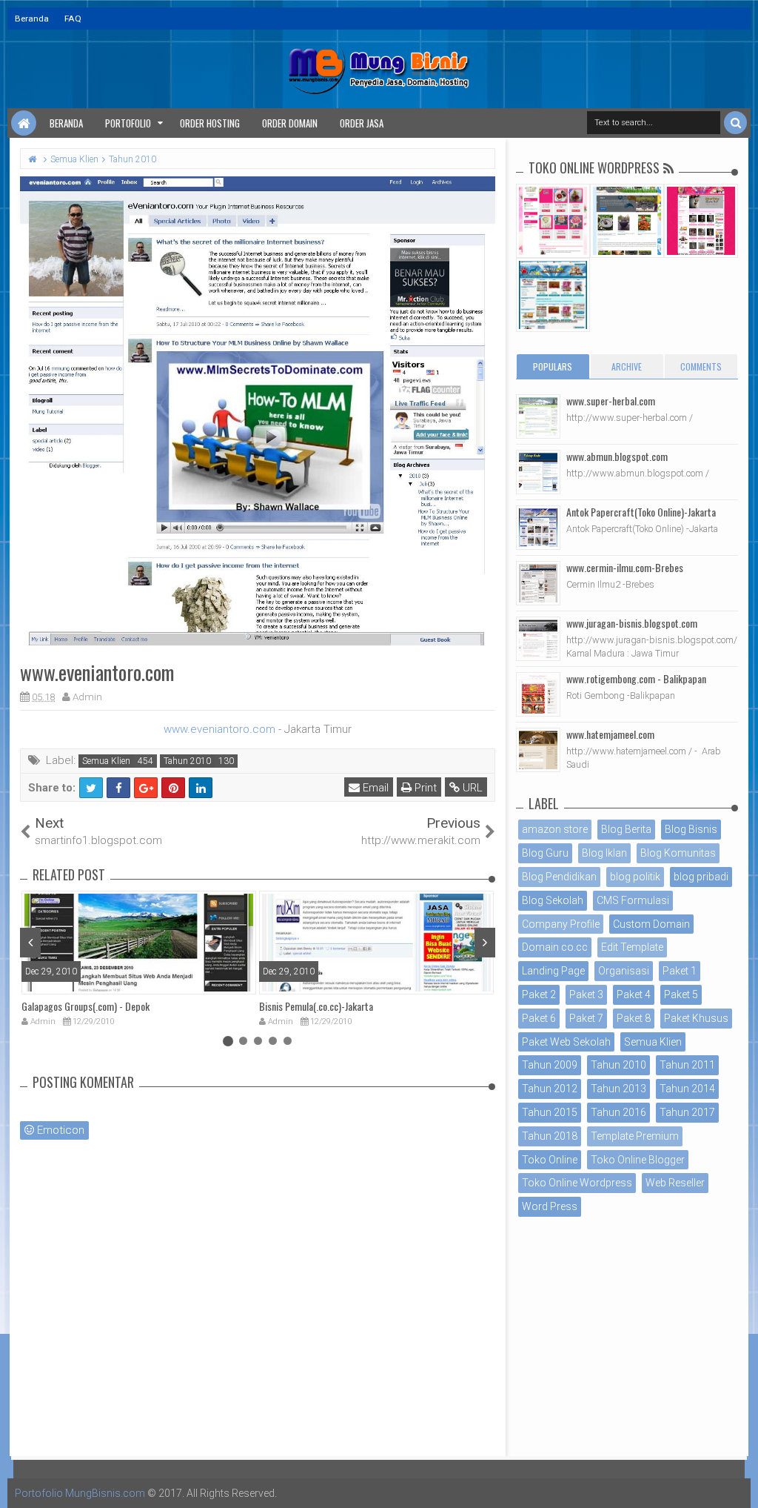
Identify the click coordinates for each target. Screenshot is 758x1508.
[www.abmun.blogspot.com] (538, 472)
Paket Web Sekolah (566, 1042)
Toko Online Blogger (638, 1160)
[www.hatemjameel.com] (538, 750)
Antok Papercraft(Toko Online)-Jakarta (641, 511)
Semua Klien (106, 761)
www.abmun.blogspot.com (617, 456)
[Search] (735, 122)
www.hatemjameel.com (610, 734)
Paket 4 (634, 994)
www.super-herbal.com (610, 400)
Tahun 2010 (187, 761)
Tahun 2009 (549, 1065)
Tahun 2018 (549, 1136)
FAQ (72, 18)
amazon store (555, 829)
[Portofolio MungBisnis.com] (23, 123)
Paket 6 (539, 1018)
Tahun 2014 (687, 1089)
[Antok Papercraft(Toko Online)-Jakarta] (538, 527)
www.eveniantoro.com (219, 729)
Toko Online (549, 1160)
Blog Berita (626, 829)
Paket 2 (539, 994)
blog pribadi (701, 877)
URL (471, 787)
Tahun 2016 (618, 1112)
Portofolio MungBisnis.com (80, 1493)
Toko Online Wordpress (577, 1183)
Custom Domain (651, 924)
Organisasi (623, 971)
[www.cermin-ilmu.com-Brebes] (538, 583)
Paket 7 (586, 1018)
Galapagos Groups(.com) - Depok (85, 1006)
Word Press (549, 1206)
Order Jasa (361, 123)
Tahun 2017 (687, 1112)
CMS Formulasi (633, 900)
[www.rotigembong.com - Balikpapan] (538, 694)
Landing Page (553, 971)
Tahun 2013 (618, 1089)
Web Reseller (675, 1183)
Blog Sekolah (552, 900)
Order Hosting (210, 123)
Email (374, 787)
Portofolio (128, 123)
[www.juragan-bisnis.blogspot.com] (538, 639)
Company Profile (561, 924)
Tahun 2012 (549, 1089)
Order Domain (290, 123)
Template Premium (635, 1136)
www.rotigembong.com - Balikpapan (636, 678)
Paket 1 (680, 971)
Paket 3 (586, 994)
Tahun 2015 (549, 1112)
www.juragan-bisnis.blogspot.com (631, 623)
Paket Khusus (696, 1018)
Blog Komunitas (678, 853)
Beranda (32, 18)
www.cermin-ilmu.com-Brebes (624, 567)
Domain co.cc (555, 947)
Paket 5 (681, 994)
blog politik (635, 877)
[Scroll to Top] (739, 1482)
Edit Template (632, 947)
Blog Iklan (604, 853)
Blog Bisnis (691, 829)
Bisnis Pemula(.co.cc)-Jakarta (316, 1006)
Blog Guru (545, 853)
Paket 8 (634, 1018)
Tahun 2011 (687, 1065)
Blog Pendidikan (559, 877)
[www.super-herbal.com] (538, 416)
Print (424, 787)
